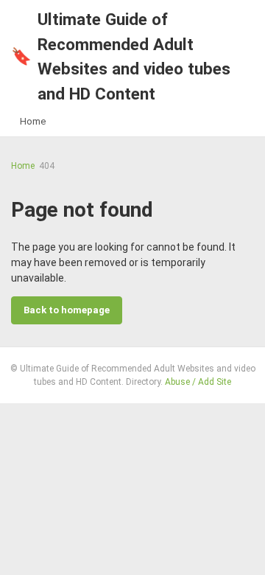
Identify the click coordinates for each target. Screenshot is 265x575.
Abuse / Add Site (198, 382)
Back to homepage (67, 310)
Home (33, 121)
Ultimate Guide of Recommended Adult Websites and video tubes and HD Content (120, 56)
